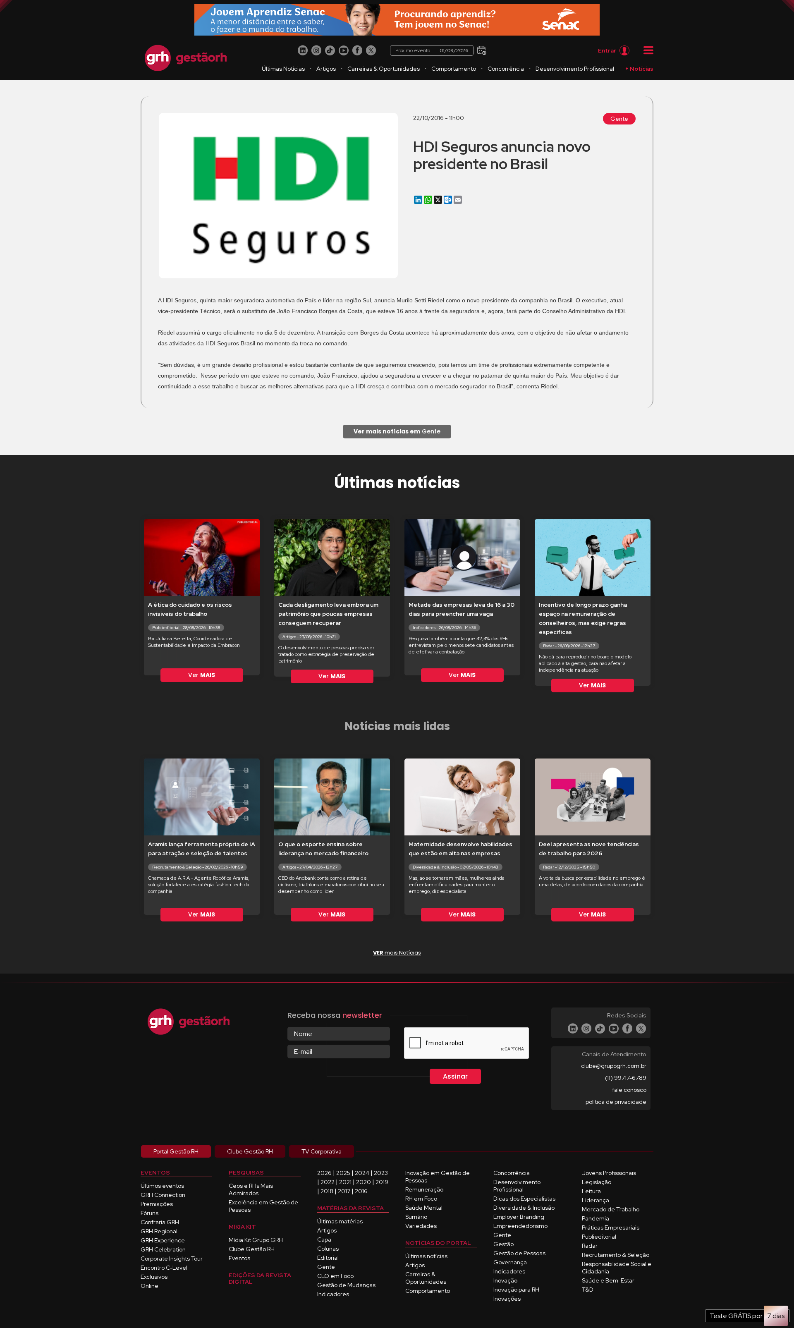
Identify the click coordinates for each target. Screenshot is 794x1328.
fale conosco (629, 1090)
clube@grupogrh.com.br (613, 1066)
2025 (343, 1173)
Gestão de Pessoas (519, 1253)
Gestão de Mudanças (346, 1285)
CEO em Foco (335, 1276)
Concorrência (506, 68)
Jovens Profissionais (609, 1173)
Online (149, 1286)
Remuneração (424, 1189)
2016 (361, 1191)
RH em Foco (421, 1198)
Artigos (326, 68)
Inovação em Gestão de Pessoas (437, 1176)
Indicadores (333, 1294)
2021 (345, 1182)
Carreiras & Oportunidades (383, 68)
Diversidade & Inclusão (524, 1207)
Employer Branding (518, 1216)
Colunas (328, 1248)
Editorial (328, 1257)
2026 (324, 1173)
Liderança (595, 1200)
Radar (590, 1245)
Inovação (505, 1280)
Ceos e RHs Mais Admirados (251, 1189)
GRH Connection (163, 1195)
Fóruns (149, 1213)
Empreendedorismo (520, 1226)
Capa (324, 1239)
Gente (619, 118)
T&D (587, 1289)
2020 (363, 1182)
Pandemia (595, 1218)
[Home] (186, 58)
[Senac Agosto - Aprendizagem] (397, 20)
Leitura (591, 1191)
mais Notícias (397, 953)
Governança (510, 1262)
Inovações (507, 1298)
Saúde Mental (423, 1207)
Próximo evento (431, 50)
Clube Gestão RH (252, 1249)
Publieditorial (599, 1236)
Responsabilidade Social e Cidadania (616, 1267)
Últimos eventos (162, 1185)
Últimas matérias (340, 1221)
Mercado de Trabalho (610, 1209)
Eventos (239, 1258)
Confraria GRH (160, 1222)
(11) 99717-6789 (625, 1078)
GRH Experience (163, 1240)
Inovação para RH (516, 1289)
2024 (362, 1173)
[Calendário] (481, 49)
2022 (327, 1182)
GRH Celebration (163, 1249)
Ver (201, 675)
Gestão (503, 1244)
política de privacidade (616, 1101)
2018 (326, 1191)
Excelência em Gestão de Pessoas (263, 1206)
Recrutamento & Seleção (615, 1255)
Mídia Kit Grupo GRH (256, 1240)
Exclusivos (154, 1276)
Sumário (416, 1216)
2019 (381, 1182)
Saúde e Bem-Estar (608, 1280)
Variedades (421, 1226)
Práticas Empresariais (610, 1227)
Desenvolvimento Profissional (575, 68)
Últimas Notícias (283, 68)
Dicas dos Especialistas (524, 1198)
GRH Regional (159, 1231)
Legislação (596, 1182)
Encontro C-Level (164, 1267)
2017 (344, 1191)
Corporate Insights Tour (172, 1258)
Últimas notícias (426, 1256)
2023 (381, 1173)
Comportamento (453, 68)
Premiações (157, 1204)
